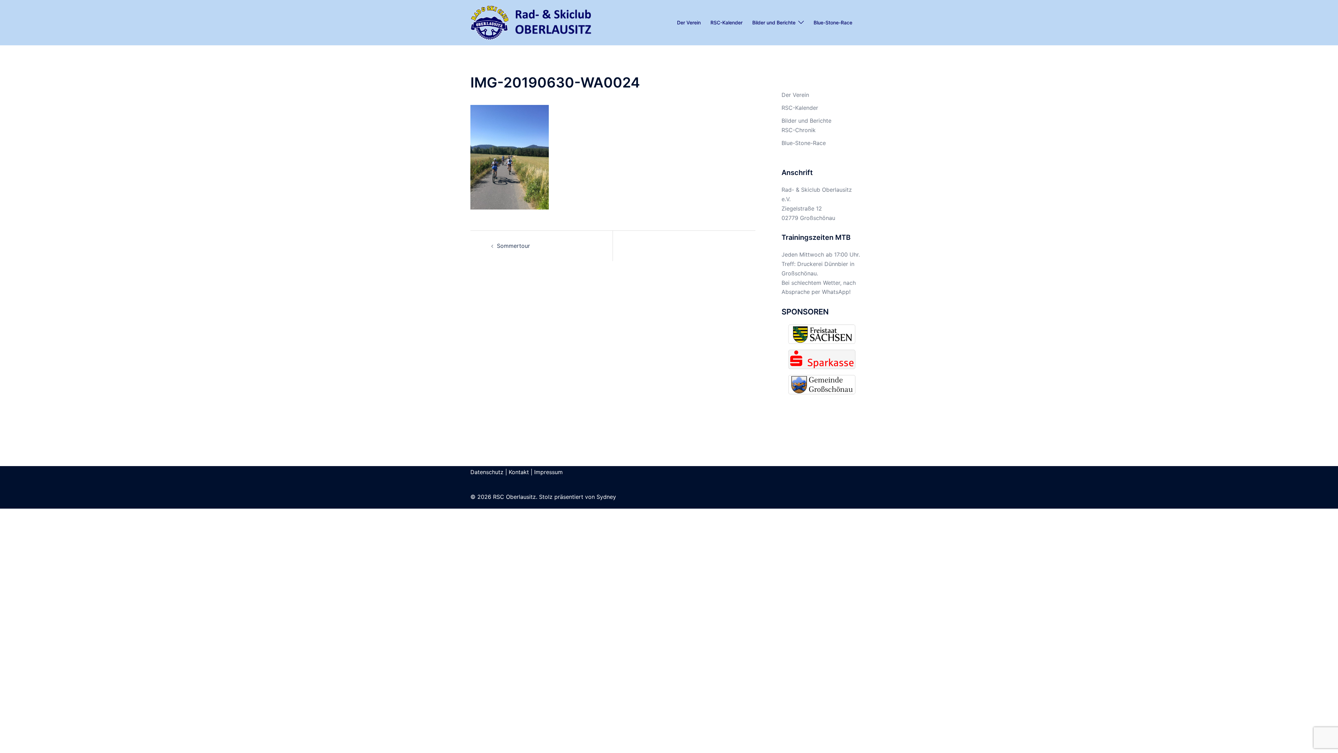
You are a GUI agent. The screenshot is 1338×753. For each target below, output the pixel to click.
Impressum (548, 472)
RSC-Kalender (726, 22)
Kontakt (519, 472)
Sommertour (513, 245)
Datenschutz (486, 472)
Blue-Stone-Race (833, 22)
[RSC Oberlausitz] (531, 21)
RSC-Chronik (799, 130)
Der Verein (689, 22)
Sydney (606, 496)
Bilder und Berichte (773, 22)
